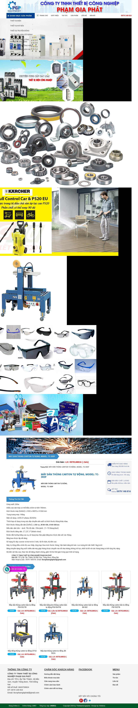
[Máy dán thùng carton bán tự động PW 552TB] (115, 587)
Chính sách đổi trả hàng (53, 688)
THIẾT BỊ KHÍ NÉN (17, 26)
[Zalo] (90, 700)
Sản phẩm (74, 15)
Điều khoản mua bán (52, 678)
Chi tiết (12, 610)
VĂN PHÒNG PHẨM (17, 60)
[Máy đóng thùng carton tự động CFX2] (22, 633)
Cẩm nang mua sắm (51, 681)
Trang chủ (43, 15)
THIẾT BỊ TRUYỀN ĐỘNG (19, 31)
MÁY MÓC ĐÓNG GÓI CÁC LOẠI (20, 50)
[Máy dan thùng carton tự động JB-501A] (53, 633)
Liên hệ (84, 15)
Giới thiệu (55, 15)
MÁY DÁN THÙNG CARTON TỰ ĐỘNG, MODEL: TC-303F (32, 456)
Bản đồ (92, 15)
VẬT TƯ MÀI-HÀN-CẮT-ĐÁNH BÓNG (21, 36)
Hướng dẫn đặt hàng (52, 674)
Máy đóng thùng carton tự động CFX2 (22, 651)
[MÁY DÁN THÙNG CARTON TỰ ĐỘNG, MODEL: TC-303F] (22, 496)
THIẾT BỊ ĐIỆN (15, 21)
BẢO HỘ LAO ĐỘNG (18, 55)
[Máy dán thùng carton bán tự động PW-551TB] (22, 587)
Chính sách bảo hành (52, 685)
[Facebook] (85, 700)
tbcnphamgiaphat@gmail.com (54, 560)
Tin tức (64, 15)
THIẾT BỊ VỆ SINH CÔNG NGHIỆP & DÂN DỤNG (19, 41)
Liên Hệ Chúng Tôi (18, 569)
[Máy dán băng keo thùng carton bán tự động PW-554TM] (53, 587)
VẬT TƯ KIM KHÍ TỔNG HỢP (21, 45)
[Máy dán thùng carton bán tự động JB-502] (84, 587)
